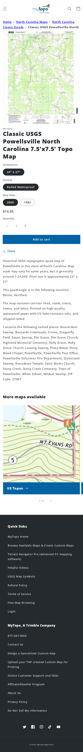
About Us (14, 693)
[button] (5, 8)
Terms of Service (19, 594)
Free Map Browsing (21, 602)
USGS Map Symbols (21, 576)
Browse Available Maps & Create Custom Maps (41, 545)
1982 (27, 202)
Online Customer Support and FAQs (33, 675)
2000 (10, 202)
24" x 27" (13, 172)
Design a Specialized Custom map (32, 653)
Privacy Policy (17, 702)
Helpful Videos (18, 568)
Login (12, 611)
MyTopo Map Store (45, 744)
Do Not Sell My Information (27, 710)
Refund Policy (17, 585)
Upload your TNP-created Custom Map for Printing (38, 664)
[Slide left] (32, 500)
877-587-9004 (17, 636)
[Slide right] (50, 500)
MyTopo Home (18, 536)
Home (7, 22)
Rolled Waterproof (21, 187)
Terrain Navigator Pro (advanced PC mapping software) (40, 556)
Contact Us (15, 644)
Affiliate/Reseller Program (26, 684)
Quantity (8, 218)
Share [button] (11, 251)
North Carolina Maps (31, 22)
